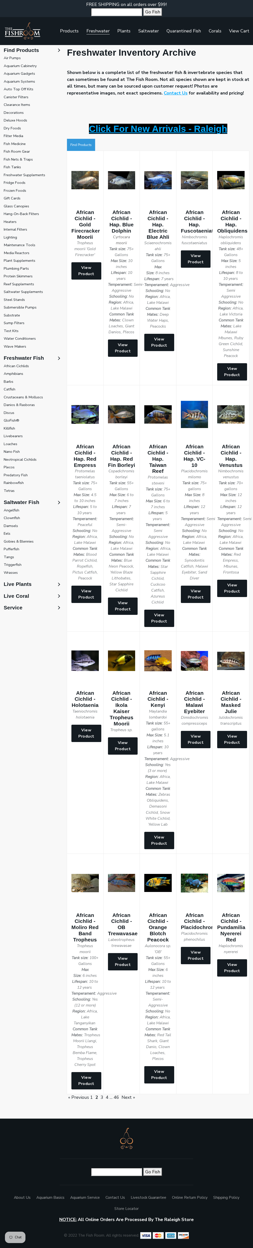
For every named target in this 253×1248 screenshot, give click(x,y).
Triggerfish (12, 564)
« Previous (78, 1097)
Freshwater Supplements (24, 174)
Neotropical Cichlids (20, 459)
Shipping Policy (226, 1197)
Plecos (9, 467)
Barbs (8, 381)
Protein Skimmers (18, 276)
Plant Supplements (19, 260)
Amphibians (13, 373)
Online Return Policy (190, 1197)
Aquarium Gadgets (19, 73)
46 (116, 1097)
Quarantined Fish (184, 31)
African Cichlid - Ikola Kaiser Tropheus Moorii (121, 708)
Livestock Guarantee (148, 1197)
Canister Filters (16, 97)
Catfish (9, 389)
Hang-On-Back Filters (21, 213)
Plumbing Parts (16, 268)
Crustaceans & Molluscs (23, 397)
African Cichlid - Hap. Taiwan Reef (158, 459)
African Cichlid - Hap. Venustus (231, 456)
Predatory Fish (16, 475)
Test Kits (11, 330)
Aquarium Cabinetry (20, 65)
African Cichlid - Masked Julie (231, 702)
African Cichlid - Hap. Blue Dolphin (121, 221)
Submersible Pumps (20, 307)
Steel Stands (14, 299)
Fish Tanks (12, 167)
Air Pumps (12, 57)
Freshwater (98, 31)
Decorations (14, 112)
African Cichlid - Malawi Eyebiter (194, 702)
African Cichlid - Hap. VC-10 (194, 456)
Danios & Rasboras (19, 404)
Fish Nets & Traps (18, 159)
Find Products (81, 145)
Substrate (12, 315)
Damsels (11, 525)
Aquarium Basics (50, 1197)
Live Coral (16, 596)
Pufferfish (11, 549)
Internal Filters (15, 229)
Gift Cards (12, 198)
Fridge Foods (14, 182)
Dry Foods (12, 128)
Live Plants (18, 584)
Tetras (9, 490)
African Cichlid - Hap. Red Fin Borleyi (121, 456)
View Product (86, 271)
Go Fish (152, 12)
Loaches (10, 443)
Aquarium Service (85, 1197)
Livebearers (13, 435)
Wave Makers (15, 346)
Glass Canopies (16, 206)
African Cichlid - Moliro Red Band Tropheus (85, 927)
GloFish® (11, 420)
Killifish (9, 428)
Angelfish (11, 510)
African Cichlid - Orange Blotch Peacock (158, 927)
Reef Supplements (19, 284)
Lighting (10, 237)
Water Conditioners (20, 338)
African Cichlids (16, 365)
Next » (128, 1097)
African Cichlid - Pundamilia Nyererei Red (231, 927)
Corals (215, 31)
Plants (123, 31)
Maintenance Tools (19, 244)
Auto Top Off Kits (18, 89)
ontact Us (177, 93)
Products (69, 31)
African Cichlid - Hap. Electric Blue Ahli (158, 224)
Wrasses (11, 572)
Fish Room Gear (17, 151)
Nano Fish (12, 451)
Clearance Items (17, 104)
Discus (9, 412)
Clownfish (12, 517)
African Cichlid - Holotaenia (85, 699)
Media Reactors (16, 252)
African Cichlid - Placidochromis (200, 921)
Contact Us (115, 1197)
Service (13, 607)
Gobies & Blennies (19, 541)
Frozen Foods (15, 190)
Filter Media (13, 135)
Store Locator (126, 1208)
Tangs (9, 556)
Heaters (10, 221)
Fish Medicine (15, 143)
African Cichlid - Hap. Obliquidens (232, 221)
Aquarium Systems (19, 81)
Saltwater (148, 31)
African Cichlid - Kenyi (158, 699)
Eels (7, 533)
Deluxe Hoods (15, 120)
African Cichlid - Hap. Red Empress (85, 456)
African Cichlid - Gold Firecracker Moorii (85, 224)
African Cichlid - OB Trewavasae (123, 924)
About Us (22, 1197)
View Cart (239, 31)
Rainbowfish (14, 482)
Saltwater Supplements (23, 291)
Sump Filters (14, 322)
